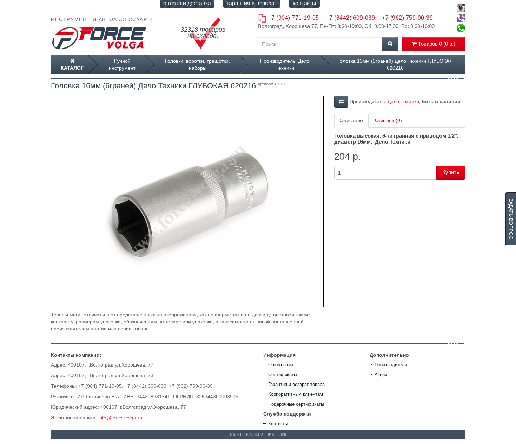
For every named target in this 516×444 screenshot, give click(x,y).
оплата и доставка (187, 3)
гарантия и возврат (252, 3)
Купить (450, 172)
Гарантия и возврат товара (296, 384)
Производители (391, 364)
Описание (351, 120)
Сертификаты (282, 374)
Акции (381, 374)
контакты (304, 3)
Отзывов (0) (388, 120)
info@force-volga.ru (120, 417)
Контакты (278, 423)
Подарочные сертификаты (296, 404)
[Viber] (461, 18)
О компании (280, 364)
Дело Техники (403, 101)
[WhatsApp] (461, 28)
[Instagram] (461, 8)
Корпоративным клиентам (295, 394)
